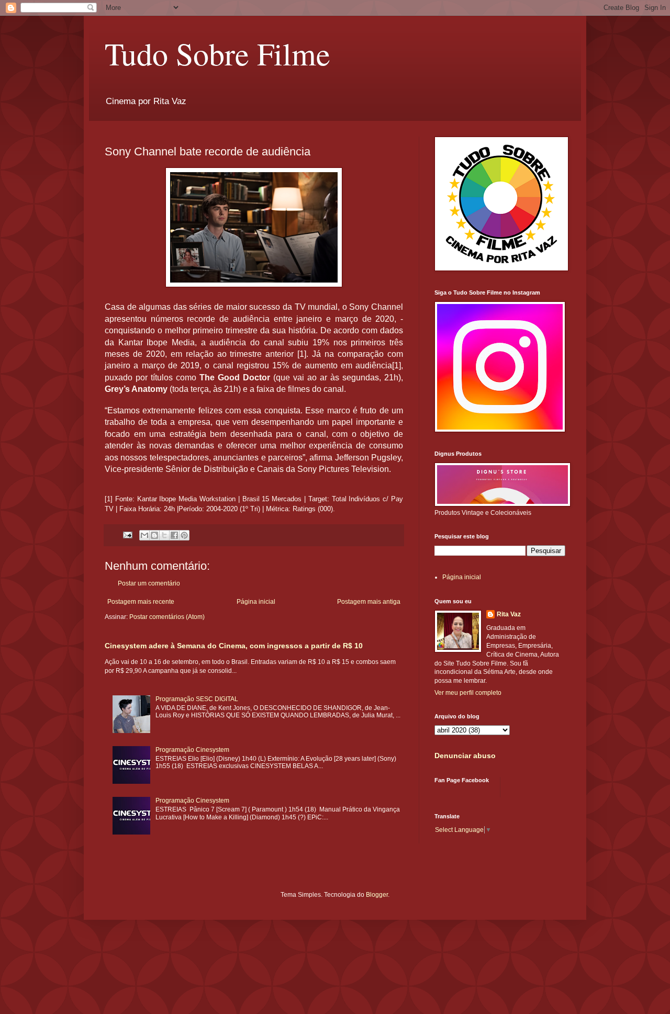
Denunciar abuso (465, 755)
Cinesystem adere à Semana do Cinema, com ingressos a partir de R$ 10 (234, 645)
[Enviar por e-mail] (144, 535)
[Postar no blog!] (154, 535)
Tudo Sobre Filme (217, 53)
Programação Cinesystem (192, 749)
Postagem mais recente (140, 601)
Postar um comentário (149, 583)
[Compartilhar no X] (164, 535)
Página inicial (256, 601)
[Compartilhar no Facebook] (174, 535)
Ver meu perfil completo (467, 692)
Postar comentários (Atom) (167, 617)
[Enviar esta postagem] (127, 535)
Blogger (377, 894)
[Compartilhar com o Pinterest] (184, 535)
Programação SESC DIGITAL (196, 699)
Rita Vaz (509, 614)
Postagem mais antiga (368, 601)
